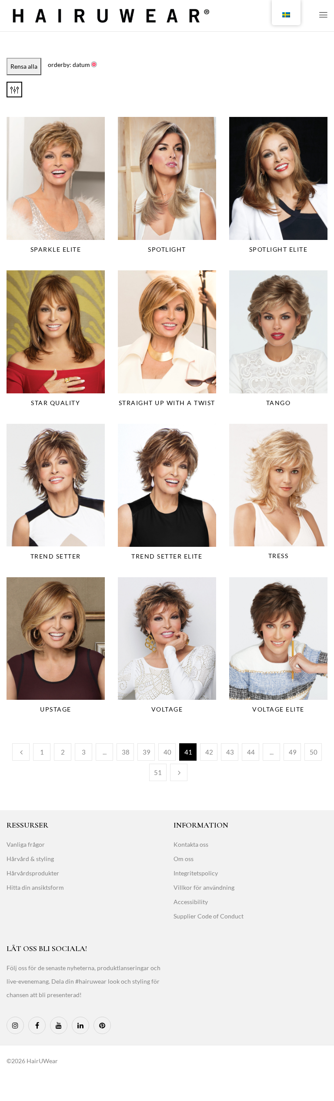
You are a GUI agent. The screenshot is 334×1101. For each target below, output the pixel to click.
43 (230, 752)
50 (313, 752)
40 (167, 752)
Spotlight (167, 249)
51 (158, 772)
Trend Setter (55, 556)
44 (251, 752)
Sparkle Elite (55, 249)
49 (293, 752)
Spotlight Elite (278, 249)
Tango (278, 402)
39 (146, 752)
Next (178, 772)
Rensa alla (23, 66)
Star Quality (55, 402)
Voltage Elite (278, 709)
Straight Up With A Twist (167, 402)
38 (126, 752)
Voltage (167, 709)
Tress (278, 555)
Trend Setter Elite (166, 556)
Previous (21, 752)
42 (209, 752)
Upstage (55, 709)
